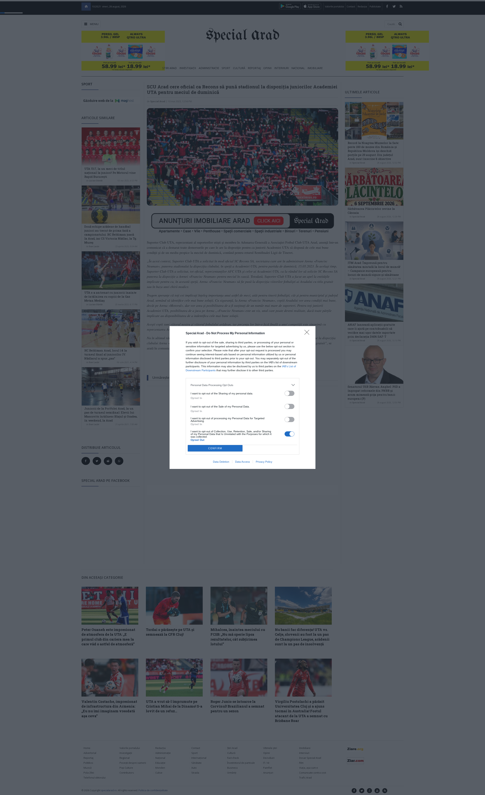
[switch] (289, 393)
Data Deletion (221, 461)
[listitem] (242, 385)
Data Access (242, 461)
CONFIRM (215, 448)
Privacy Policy (264, 461)
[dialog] (242, 397)
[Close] (308, 333)
